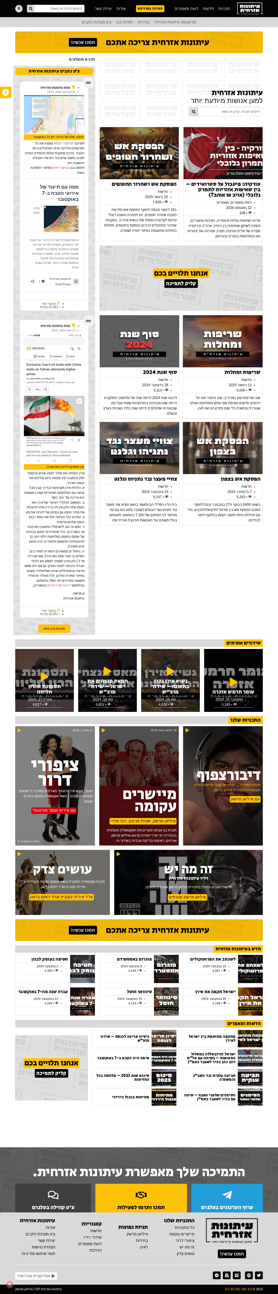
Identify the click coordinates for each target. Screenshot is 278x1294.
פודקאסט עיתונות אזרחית (175, 22)
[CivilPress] (250, 8)
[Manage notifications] (9, 1284)
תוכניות (224, 9)
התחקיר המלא (64, 143)
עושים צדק (185, 1253)
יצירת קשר (103, 9)
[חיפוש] (31, 8)
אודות (121, 9)
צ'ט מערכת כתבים (96, 22)
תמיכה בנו (124, 22)
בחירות (144, 22)
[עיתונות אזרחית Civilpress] (232, 1231)
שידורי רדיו (93, 1237)
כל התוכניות (184, 1227)
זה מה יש (187, 1247)
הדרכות (95, 1250)
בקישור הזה (61, 167)
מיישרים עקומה (181, 1234)
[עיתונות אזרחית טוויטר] (259, 1275)
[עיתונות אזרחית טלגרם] (217, 1275)
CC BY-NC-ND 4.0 (238, 1289)
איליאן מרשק (137, 1234)
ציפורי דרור (185, 1240)
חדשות (208, 9)
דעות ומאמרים (186, 9)
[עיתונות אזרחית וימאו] (237, 1275)
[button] (5, 92)
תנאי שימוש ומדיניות (38, 1253)
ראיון (144, 1247)
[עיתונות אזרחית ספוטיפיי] (249, 1275)
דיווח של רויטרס (59, 585)
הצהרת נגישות (43, 1247)
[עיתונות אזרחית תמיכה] (227, 1275)
